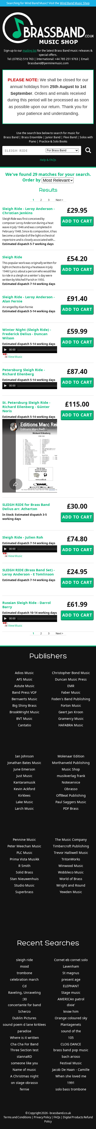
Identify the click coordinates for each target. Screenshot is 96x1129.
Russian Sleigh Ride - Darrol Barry (26, 604)
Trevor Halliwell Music (71, 852)
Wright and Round (70, 885)
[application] (49, 349)
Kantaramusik (24, 782)
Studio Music (24, 885)
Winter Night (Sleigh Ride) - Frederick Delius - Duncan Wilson (26, 333)
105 (71, 1037)
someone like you (24, 1063)
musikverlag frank (71, 776)
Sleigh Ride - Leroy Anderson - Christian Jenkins (28, 210)
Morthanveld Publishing (71, 762)
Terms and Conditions (17, 1117)
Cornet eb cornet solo (71, 960)
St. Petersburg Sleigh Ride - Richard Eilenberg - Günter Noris (26, 406)
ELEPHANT (71, 986)
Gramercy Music (71, 718)
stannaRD (24, 1056)
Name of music (24, 1069)
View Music (15, 357)
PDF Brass (71, 808)
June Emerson (24, 769)
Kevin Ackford (24, 789)
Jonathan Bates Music (24, 762)
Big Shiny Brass (24, 705)
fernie (24, 1089)
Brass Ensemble (31, 137)
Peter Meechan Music (24, 846)
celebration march (24, 979)
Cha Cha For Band (24, 1044)
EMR (70, 686)
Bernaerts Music (24, 699)
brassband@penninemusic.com (48, 63)
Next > (59, 200)
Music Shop (71, 769)
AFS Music (24, 679)
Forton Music (71, 705)
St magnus (70, 973)
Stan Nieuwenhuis (24, 879)
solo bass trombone (70, 1089)
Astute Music (24, 686)
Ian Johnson (24, 756)
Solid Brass (24, 872)
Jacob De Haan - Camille (70, 1069)
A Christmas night (24, 1076)
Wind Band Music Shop (74, 3)
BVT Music (24, 718)
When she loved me (70, 1076)
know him (71, 1011)
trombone (24, 973)
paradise (24, 1031)
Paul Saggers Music (70, 802)
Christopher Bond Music (71, 673)
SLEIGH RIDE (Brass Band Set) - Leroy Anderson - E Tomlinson (28, 572)
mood (24, 966)
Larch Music (24, 808)
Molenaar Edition (71, 756)
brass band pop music (70, 1050)
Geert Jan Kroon (70, 712)
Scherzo (24, 1011)
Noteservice (71, 782)
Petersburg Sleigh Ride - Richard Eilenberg (23, 371)
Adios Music (24, 673)
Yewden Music (71, 892)
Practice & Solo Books (53, 141)
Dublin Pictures (24, 1018)
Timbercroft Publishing (71, 846)
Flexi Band (70, 137)
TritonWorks (71, 859)
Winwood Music (70, 865)
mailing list (30, 51)
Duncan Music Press (71, 679)
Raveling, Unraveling (24, 992)
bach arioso (71, 1056)
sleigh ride (24, 960)
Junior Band (52, 137)
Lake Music (24, 802)
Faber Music (70, 692)
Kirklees (24, 795)
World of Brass (70, 879)
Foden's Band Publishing (70, 699)
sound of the (71, 1031)
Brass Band (10, 137)
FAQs (57, 1117)
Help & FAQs (48, 160)
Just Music (24, 776)
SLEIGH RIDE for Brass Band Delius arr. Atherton (26, 506)
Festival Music (71, 1063)
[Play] (5, 349)
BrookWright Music (24, 712)
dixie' (71, 1005)
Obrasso (70, 789)
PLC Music (24, 852)
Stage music (70, 992)
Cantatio (24, 725)
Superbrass (24, 892)
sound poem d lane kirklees (24, 1024)
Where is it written (24, 1037)
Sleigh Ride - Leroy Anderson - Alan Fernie (28, 299)
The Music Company (71, 839)
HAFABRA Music (70, 725)
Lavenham (71, 966)
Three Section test (24, 1050)
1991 (71, 1082)
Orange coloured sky (71, 1018)
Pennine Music (24, 839)
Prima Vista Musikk (24, 859)
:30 (24, 999)
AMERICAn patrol (71, 999)
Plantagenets (71, 1024)
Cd (24, 986)
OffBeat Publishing (71, 795)
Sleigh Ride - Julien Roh (22, 537)
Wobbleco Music (71, 872)
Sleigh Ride (12, 257)
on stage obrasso (24, 1082)
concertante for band (24, 1005)
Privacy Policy (42, 1117)
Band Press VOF (24, 692)
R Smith (24, 865)
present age (71, 979)
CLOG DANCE (71, 1044)
